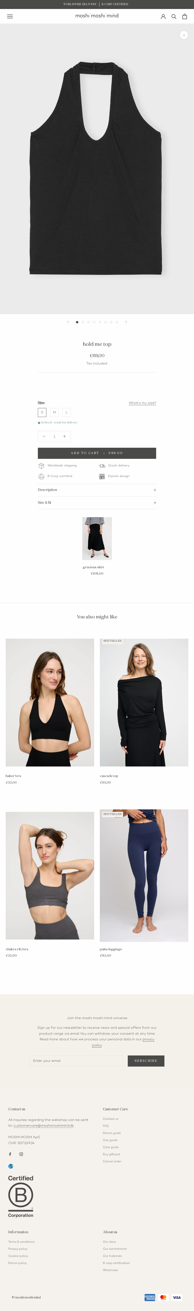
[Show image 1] (77, 322)
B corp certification (116, 1263)
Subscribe (146, 1061)
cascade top (109, 776)
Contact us (111, 1119)
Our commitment (115, 1249)
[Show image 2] (83, 322)
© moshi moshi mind (26, 1297)
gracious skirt (93, 567)
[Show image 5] (100, 322)
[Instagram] (21, 1154)
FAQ (106, 1126)
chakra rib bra (17, 949)
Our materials (112, 1256)
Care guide (111, 1147)
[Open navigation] (10, 16)
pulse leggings (111, 949)
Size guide (110, 1140)
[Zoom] (184, 35)
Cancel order (112, 1161)
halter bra (13, 776)
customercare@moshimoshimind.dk (43, 1126)
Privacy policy (17, 1249)
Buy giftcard (111, 1154)
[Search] (174, 16)
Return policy (17, 1263)
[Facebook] (10, 1154)
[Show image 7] (111, 322)
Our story (109, 1242)
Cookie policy (18, 1256)
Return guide (112, 1133)
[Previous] (68, 322)
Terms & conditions (21, 1242)
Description (47, 490)
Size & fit (44, 502)
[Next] (126, 322)
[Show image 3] (88, 322)
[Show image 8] (117, 322)
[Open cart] (184, 16)
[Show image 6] (105, 322)
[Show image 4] (94, 322)
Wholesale (110, 1270)
